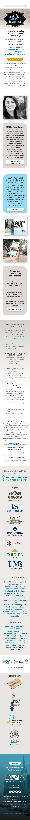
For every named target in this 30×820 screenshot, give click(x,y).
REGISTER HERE (15, 59)
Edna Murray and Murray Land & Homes (15, 627)
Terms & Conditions (14, 813)
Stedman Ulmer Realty (12, 611)
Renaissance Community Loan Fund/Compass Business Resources (15, 607)
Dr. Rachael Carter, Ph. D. (15, 129)
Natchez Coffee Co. (12, 638)
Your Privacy (6, 813)
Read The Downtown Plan (15, 676)
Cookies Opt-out (23, 813)
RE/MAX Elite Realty (15, 602)
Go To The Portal (15, 309)
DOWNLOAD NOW (15, 209)
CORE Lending (10, 591)
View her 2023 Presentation (15, 162)
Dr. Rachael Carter (16, 375)
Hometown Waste (10, 647)
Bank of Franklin (10, 582)
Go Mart (24, 634)
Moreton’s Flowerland (15, 636)
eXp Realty (8, 593)
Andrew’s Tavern (13, 631)
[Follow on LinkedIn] (16, 792)
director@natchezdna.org (15, 669)
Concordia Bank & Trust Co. (15, 589)
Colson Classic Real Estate (15, 586)
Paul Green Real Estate (18, 600)
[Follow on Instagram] (13, 792)
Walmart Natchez (17, 645)
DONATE (15, 763)
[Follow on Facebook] (10, 792)
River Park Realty (19, 609)
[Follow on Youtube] (19, 792)
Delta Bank (20, 591)
